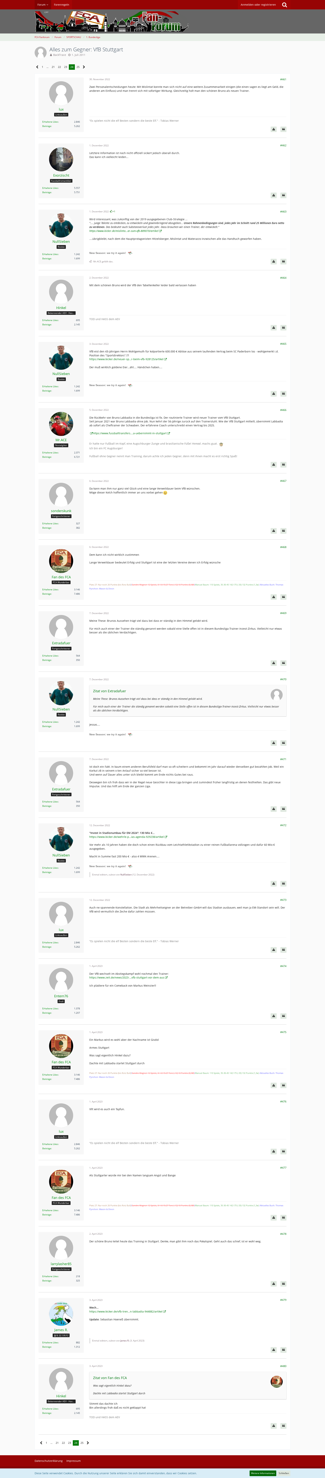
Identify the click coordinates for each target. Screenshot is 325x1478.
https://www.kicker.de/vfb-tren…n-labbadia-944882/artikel (125, 1311)
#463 (283, 211)
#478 (283, 1234)
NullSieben (126, 874)
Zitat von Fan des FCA (110, 1378)
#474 (283, 966)
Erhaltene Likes (50, 121)
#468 (283, 547)
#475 (283, 1032)
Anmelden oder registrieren (258, 4)
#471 (283, 759)
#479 (283, 1300)
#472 (283, 825)
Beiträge (46, 126)
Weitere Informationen (263, 1473)
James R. (124, 1340)
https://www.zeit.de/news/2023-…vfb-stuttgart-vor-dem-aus (126, 977)
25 (78, 67)
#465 (283, 343)
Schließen (284, 1473)
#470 (283, 679)
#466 (283, 410)
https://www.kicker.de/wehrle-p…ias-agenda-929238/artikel (126, 837)
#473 (283, 900)
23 (65, 67)
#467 (283, 481)
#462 (283, 145)
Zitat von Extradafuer (109, 691)
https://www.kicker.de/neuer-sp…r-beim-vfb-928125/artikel (126, 359)
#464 (283, 277)
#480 (283, 1366)
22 (59, 67)
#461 (283, 79)
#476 (283, 1101)
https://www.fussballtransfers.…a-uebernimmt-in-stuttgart (130, 433)
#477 (283, 1167)
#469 (283, 613)
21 (53, 67)
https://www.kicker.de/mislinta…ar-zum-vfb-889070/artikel (123, 231)
